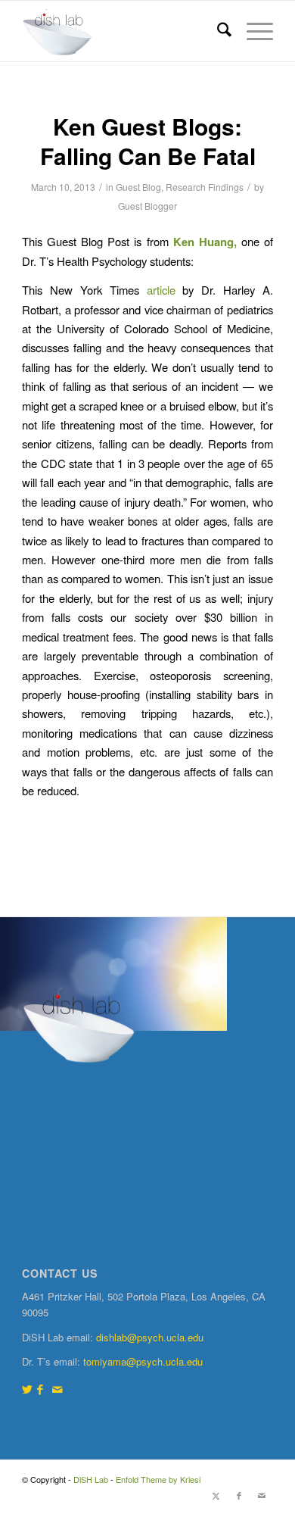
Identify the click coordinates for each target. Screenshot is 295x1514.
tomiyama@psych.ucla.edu (143, 1361)
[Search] (216, 31)
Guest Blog (138, 186)
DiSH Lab (90, 1479)
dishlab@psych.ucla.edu (149, 1337)
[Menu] (252, 31)
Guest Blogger (147, 205)
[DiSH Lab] (122, 31)
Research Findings (205, 186)
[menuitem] (216, 31)
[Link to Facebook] (40, 1389)
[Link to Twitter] (27, 1389)
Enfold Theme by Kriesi (158, 1479)
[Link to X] (216, 1495)
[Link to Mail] (57, 1389)
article (161, 290)
